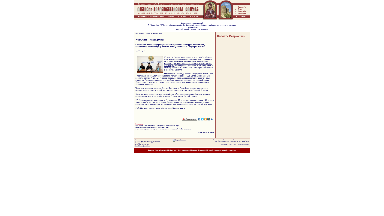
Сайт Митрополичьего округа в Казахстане (153, 108)
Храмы (157, 150)
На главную (139, 33)
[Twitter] (202, 119)
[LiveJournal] (211, 119)
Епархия (246, 144)
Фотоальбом (231, 150)
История (164, 150)
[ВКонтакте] (199, 119)
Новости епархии (184, 150)
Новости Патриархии (231, 36)
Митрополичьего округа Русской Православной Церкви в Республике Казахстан (188, 61)
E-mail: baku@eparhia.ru (142, 146)
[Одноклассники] (205, 119)
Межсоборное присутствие (216, 150)
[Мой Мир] (208, 119)
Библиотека (172, 150)
